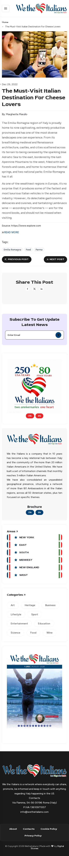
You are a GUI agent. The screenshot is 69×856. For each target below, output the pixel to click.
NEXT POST (57, 259)
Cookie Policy (49, 828)
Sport (34, 614)
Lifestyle (16, 614)
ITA (30, 415)
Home (5, 22)
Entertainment (19, 623)
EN (39, 415)
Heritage (30, 605)
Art (13, 605)
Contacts (28, 828)
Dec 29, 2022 (9, 84)
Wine (49, 632)
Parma (39, 249)
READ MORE (11, 232)
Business (50, 605)
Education (44, 623)
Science (15, 632)
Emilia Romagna (12, 249)
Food (28, 249)
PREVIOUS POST (18, 259)
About (13, 828)
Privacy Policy (33, 835)
